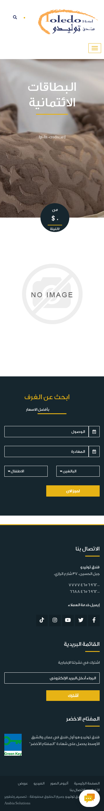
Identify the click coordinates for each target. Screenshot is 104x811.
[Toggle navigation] (94, 48)
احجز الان (73, 491)
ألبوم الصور (59, 783)
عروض (23, 783)
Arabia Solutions (17, 803)
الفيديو (39, 783)
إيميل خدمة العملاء (84, 605)
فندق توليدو (74, 797)
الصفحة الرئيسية (87, 783)
